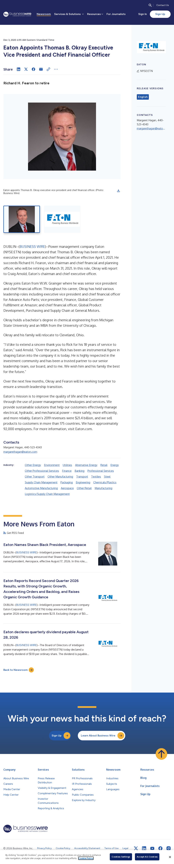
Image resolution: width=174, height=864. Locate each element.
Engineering (83, 482)
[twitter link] (136, 848)
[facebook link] (160, 848)
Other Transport (35, 476)
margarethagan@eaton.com (20, 451)
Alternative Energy (86, 465)
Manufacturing (103, 488)
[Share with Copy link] (48, 69)
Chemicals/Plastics (104, 482)
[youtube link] (152, 848)
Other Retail (84, 488)
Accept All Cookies (147, 856)
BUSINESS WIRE (32, 246)
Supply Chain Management (41, 482)
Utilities (67, 465)
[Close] (170, 857)
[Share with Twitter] (26, 69)
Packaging (66, 482)
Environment (52, 465)
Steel (107, 476)
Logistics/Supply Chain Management (47, 494)
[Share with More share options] (56, 69)
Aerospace (67, 488)
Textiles (96, 476)
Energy (114, 465)
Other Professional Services (42, 470)
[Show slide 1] (21, 219)
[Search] (150, 5)
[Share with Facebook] (33, 69)
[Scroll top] (161, 754)
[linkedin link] (144, 848)
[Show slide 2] (62, 219)
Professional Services (101, 470)
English (142, 96)
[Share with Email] (41, 69)
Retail (103, 465)
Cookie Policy (86, 858)
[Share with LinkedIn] (18, 69)
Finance (67, 470)
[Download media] (118, 191)
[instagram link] (169, 848)
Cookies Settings (121, 856)
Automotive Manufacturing (41, 488)
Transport (82, 476)
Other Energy (33, 465)
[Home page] (17, 14)
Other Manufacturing (60, 476)
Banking (79, 470)
